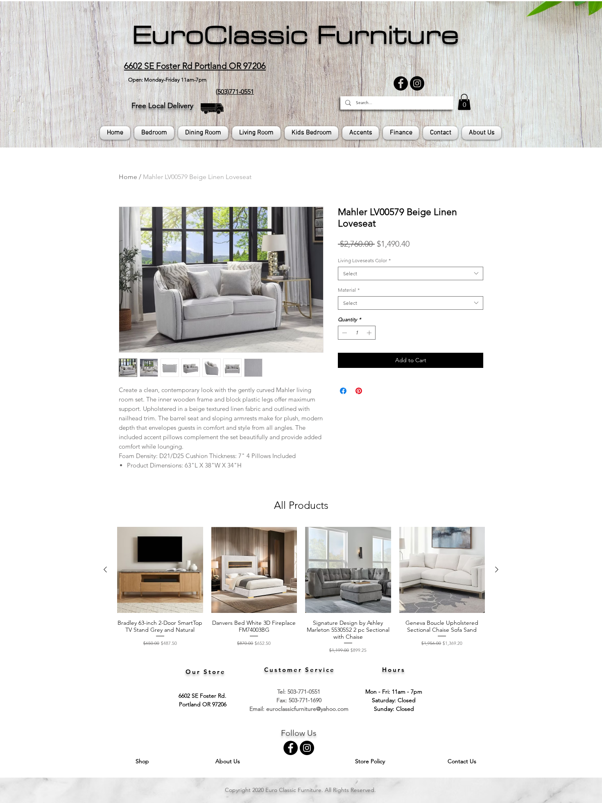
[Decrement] (343, 332)
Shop (143, 761)
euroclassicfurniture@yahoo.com (307, 708)
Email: (257, 708)
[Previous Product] (105, 569)
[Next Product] (497, 569)
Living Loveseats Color (364, 260)
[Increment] (369, 332)
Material (349, 290)
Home (128, 177)
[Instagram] (417, 83)
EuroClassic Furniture (295, 35)
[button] (464, 102)
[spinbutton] (356, 332)
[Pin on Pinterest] (359, 391)
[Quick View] (160, 570)
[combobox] (410, 273)
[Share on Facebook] (343, 391)
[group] (301, 590)
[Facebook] (401, 83)
